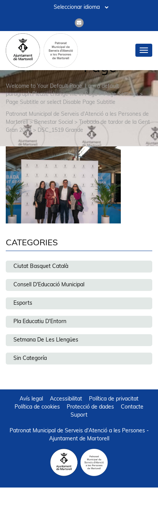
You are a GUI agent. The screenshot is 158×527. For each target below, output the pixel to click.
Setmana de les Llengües (45, 340)
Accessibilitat (66, 399)
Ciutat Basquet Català (40, 266)
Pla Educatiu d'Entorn (39, 322)
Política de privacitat (113, 399)
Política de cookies (37, 407)
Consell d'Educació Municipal (48, 285)
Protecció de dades (90, 407)
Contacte (132, 407)
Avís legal (31, 399)
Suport (79, 415)
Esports (22, 303)
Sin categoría (30, 358)
